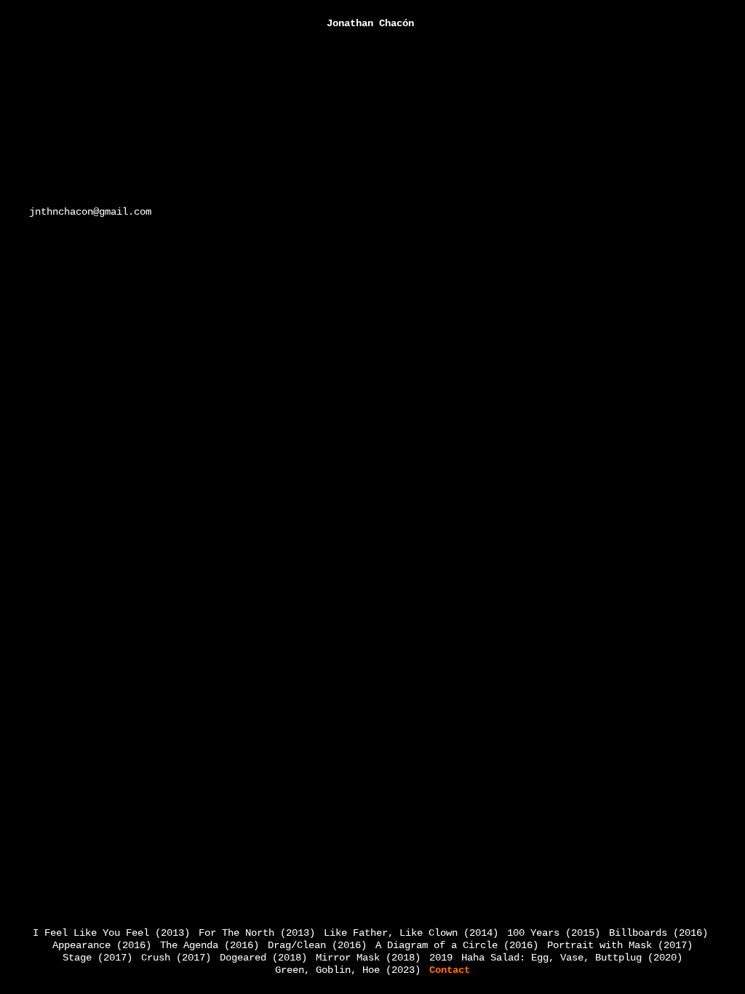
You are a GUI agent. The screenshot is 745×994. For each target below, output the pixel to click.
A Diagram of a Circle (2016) (456, 945)
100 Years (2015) (553, 933)
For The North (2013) (257, 933)
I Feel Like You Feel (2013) (111, 933)
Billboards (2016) (658, 933)
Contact (449, 970)
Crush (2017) (176, 957)
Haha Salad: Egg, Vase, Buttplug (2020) (571, 957)
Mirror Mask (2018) (368, 957)
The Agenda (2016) (209, 945)
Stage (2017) (97, 957)
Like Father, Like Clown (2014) (411, 933)
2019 (441, 957)
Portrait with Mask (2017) (620, 945)
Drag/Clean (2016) (317, 945)
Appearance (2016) (101, 945)
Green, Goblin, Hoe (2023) (348, 970)
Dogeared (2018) (263, 957)
